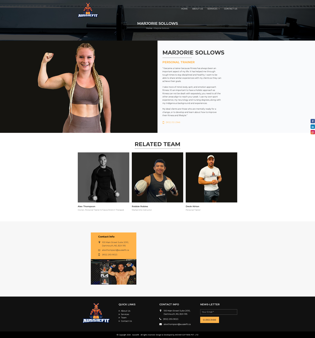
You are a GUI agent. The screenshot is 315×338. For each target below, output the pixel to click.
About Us (125, 311)
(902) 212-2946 (173, 122)
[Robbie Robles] (157, 177)
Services (125, 314)
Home (149, 28)
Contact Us (126, 321)
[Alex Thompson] (103, 177)
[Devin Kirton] (211, 177)
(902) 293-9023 (109, 255)
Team (123, 317)
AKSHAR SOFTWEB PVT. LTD (186, 335)
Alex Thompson (86, 206)
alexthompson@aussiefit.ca (115, 250)
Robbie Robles (140, 206)
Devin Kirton (192, 206)
